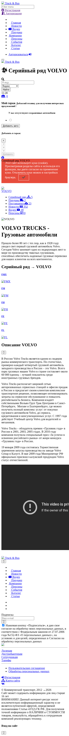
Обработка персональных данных (28, 671)
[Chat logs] (9, 602)
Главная (16, 22)
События (16, 41)
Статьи (15, 48)
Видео (16, 29)
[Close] (3, 561)
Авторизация (13, 13)
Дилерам (6, 650)
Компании (15, 35)
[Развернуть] (3, 352)
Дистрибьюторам (11, 653)
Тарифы (6, 660)
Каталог (16, 45)
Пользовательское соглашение (26, 668)
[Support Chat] (9, 605)
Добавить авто (10, 126)
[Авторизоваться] (2, 157)
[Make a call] (9, 608)
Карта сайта (12, 680)
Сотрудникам (9, 657)
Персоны (16, 38)
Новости (16, 25)
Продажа (16, 32)
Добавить (8, 154)
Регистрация (12, 10)
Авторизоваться (18, 54)
